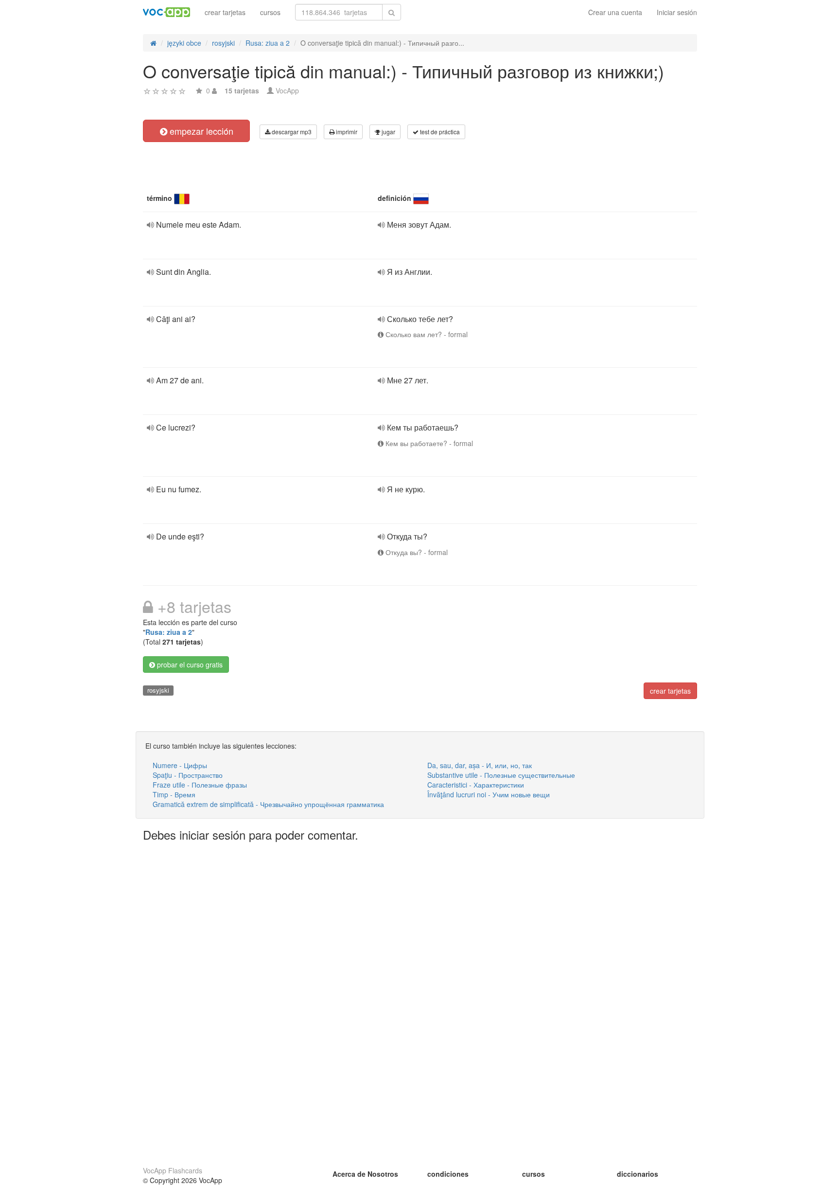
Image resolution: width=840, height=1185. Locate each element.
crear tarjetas (225, 12)
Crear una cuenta (615, 12)
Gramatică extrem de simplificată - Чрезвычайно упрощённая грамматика (268, 804)
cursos (270, 12)
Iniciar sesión (677, 12)
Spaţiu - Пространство (188, 775)
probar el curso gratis (189, 664)
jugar (387, 131)
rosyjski (158, 690)
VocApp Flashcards (172, 1170)
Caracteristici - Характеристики (475, 785)
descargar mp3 (291, 131)
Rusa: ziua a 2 (168, 632)
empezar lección (200, 131)
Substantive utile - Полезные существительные (501, 775)
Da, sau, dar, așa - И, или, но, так (479, 765)
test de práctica (439, 131)
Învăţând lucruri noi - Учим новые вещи (488, 794)
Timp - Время (174, 794)
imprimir (345, 131)
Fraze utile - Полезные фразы (200, 785)
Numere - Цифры (180, 765)
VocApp (287, 90)
